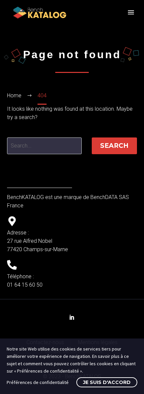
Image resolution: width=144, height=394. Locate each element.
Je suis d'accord (107, 382)
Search (114, 146)
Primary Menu (131, 12)
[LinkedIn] (72, 317)
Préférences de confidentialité (38, 382)
